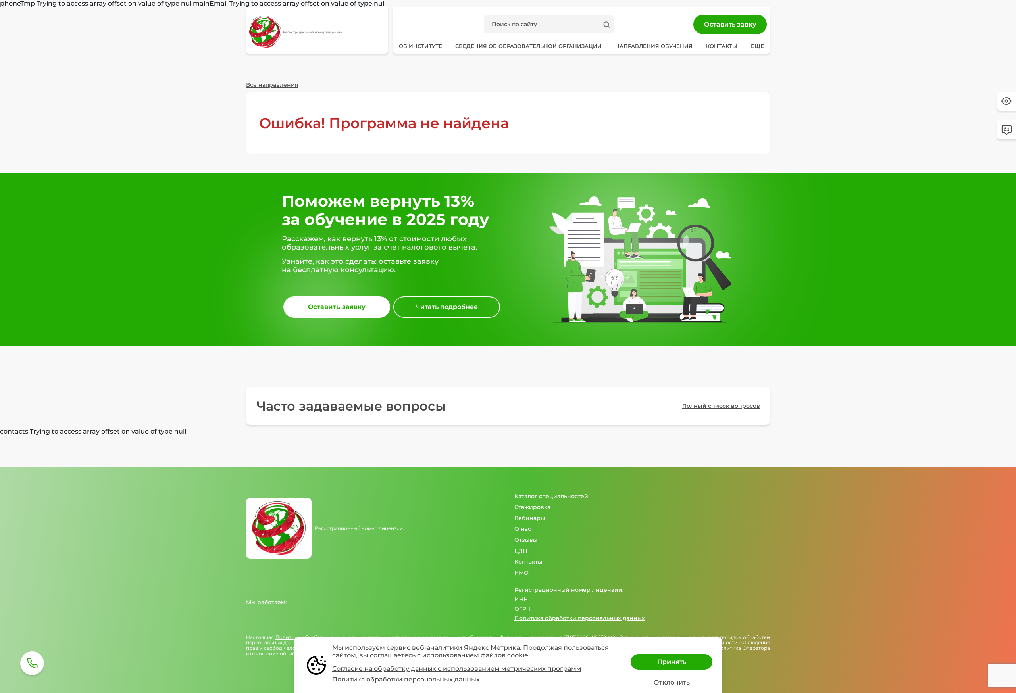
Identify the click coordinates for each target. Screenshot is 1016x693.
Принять (671, 662)
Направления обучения (351, 66)
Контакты (721, 46)
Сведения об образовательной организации (528, 46)
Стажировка (532, 507)
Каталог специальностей (551, 496)
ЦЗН (520, 551)
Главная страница (272, 66)
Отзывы (525, 539)
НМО (521, 572)
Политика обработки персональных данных (579, 618)
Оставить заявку (337, 307)
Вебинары (529, 518)
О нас (522, 528)
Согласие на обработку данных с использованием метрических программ (456, 668)
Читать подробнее (447, 307)
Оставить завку (730, 24)
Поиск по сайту (514, 24)
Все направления (272, 84)
